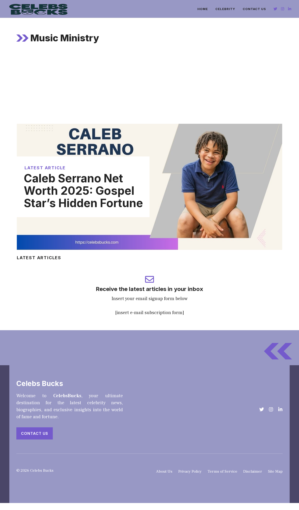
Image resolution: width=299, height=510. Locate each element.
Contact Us (254, 9)
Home (202, 9)
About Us (164, 471)
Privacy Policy (190, 471)
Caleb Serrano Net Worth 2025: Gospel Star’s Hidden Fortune (83, 190)
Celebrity (225, 9)
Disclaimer (252, 471)
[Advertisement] (149, 88)
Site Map (275, 471)
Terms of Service (222, 471)
